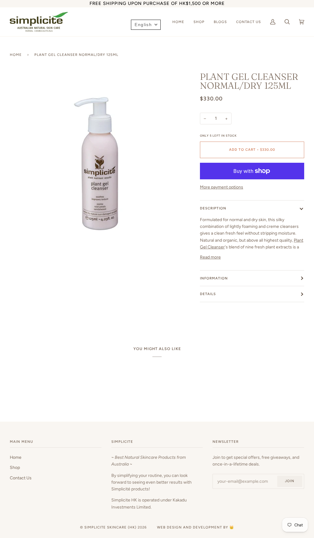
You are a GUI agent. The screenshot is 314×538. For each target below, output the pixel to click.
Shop (15, 467)
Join (289, 481)
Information (214, 278)
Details (208, 294)
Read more (210, 257)
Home (16, 55)
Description (213, 208)
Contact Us (21, 477)
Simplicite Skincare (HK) (110, 527)
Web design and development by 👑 (195, 527)
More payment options (221, 187)
